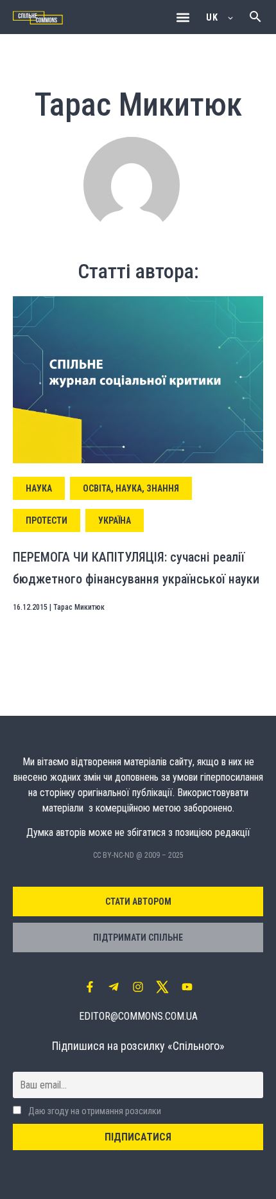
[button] (182, 17)
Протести (46, 520)
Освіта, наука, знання (131, 488)
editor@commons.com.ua (138, 1016)
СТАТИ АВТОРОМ (138, 901)
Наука (39, 488)
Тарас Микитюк (79, 607)
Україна (114, 520)
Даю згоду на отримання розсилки (93, 1111)
